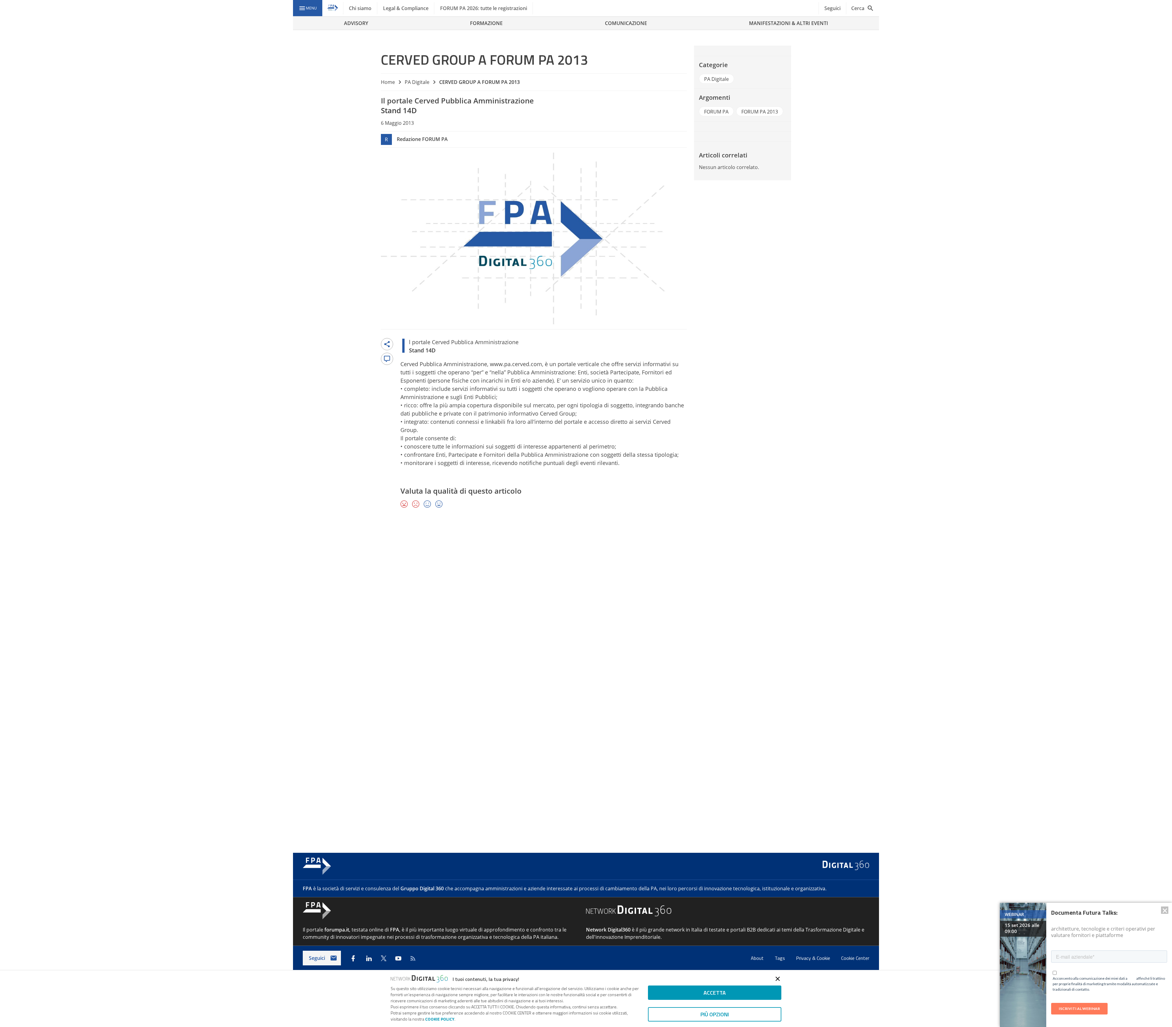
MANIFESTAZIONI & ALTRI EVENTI (788, 23)
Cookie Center (855, 958)
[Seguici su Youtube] (398, 958)
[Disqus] (586, 602)
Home (388, 82)
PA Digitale (417, 82)
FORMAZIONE (486, 23)
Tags (780, 958)
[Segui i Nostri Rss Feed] (413, 958)
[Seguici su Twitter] (383, 958)
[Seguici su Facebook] (353, 958)
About (758, 958)
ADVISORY (356, 23)
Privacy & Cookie (813, 958)
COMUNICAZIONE (626, 23)
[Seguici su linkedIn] (369, 958)
